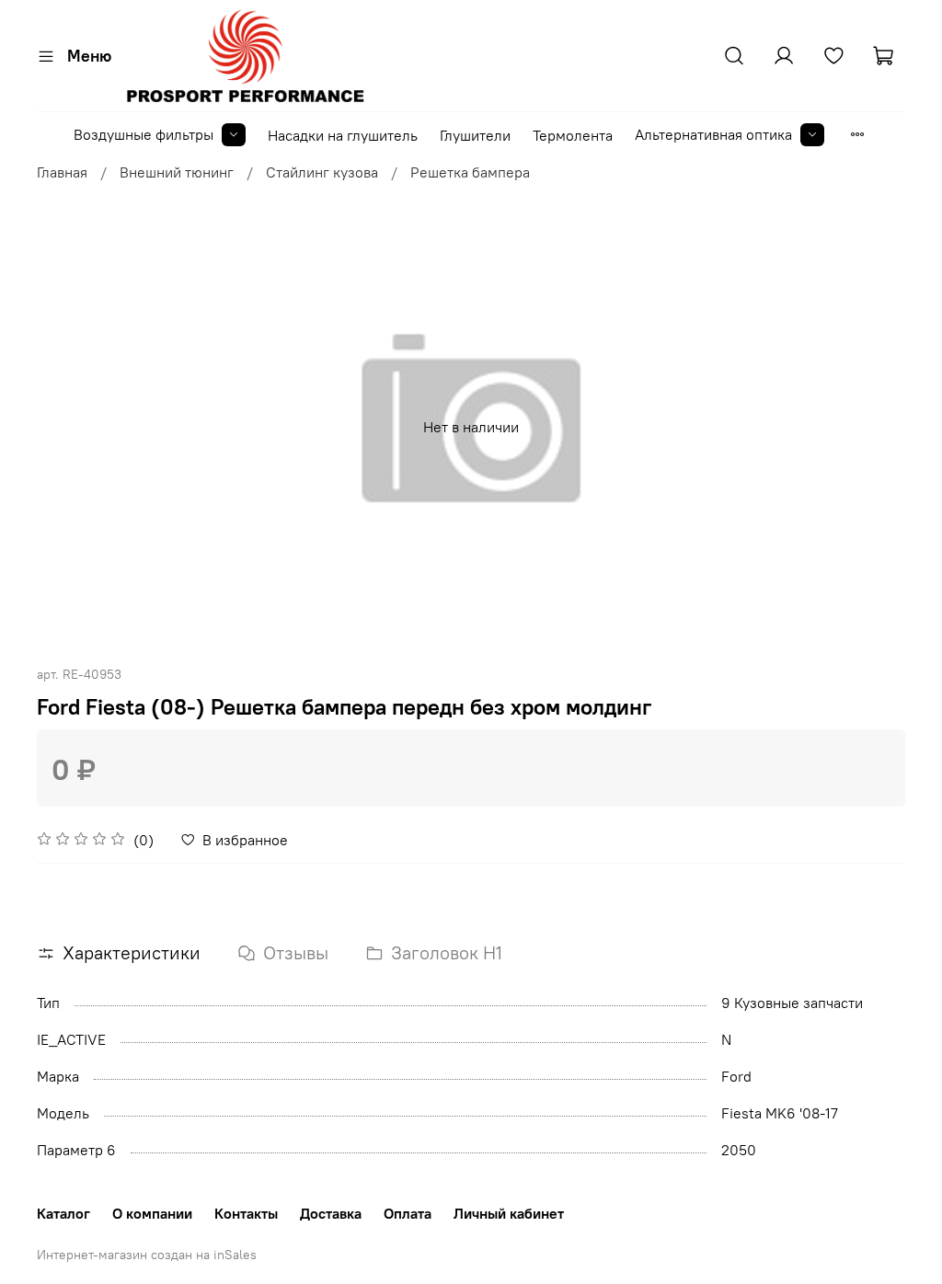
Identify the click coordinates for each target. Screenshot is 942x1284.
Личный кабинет (509, 1213)
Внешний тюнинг (177, 172)
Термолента (573, 135)
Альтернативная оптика (713, 134)
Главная (62, 172)
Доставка (331, 1213)
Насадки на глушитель (343, 135)
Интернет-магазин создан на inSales (147, 1254)
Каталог (63, 1213)
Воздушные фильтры (143, 134)
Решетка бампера (470, 172)
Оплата (407, 1213)
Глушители (475, 135)
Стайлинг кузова (322, 172)
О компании (152, 1213)
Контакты (246, 1213)
